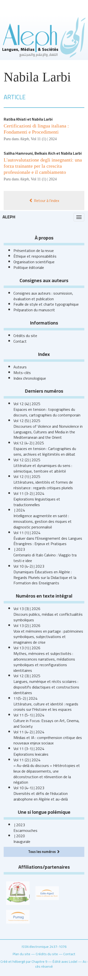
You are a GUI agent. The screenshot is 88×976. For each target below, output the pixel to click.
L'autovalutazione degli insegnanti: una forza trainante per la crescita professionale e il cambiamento (43, 166)
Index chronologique (29, 378)
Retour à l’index (46, 200)
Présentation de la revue (33, 250)
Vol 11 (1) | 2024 (44, 139)
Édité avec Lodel (65, 961)
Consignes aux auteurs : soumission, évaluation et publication (43, 295)
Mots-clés (22, 372)
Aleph (8, 217)
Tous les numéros (42, 851)
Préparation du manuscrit (34, 309)
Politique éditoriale (28, 267)
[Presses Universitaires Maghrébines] (18, 916)
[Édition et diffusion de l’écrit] (47, 892)
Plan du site (21, 954)
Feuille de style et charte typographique (46, 304)
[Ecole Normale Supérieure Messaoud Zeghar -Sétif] (18, 892)
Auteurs (20, 367)
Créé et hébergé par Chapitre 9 (23, 961)
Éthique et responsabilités (34, 256)
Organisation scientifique (34, 261)
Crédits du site (25, 335)
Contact (20, 341)
